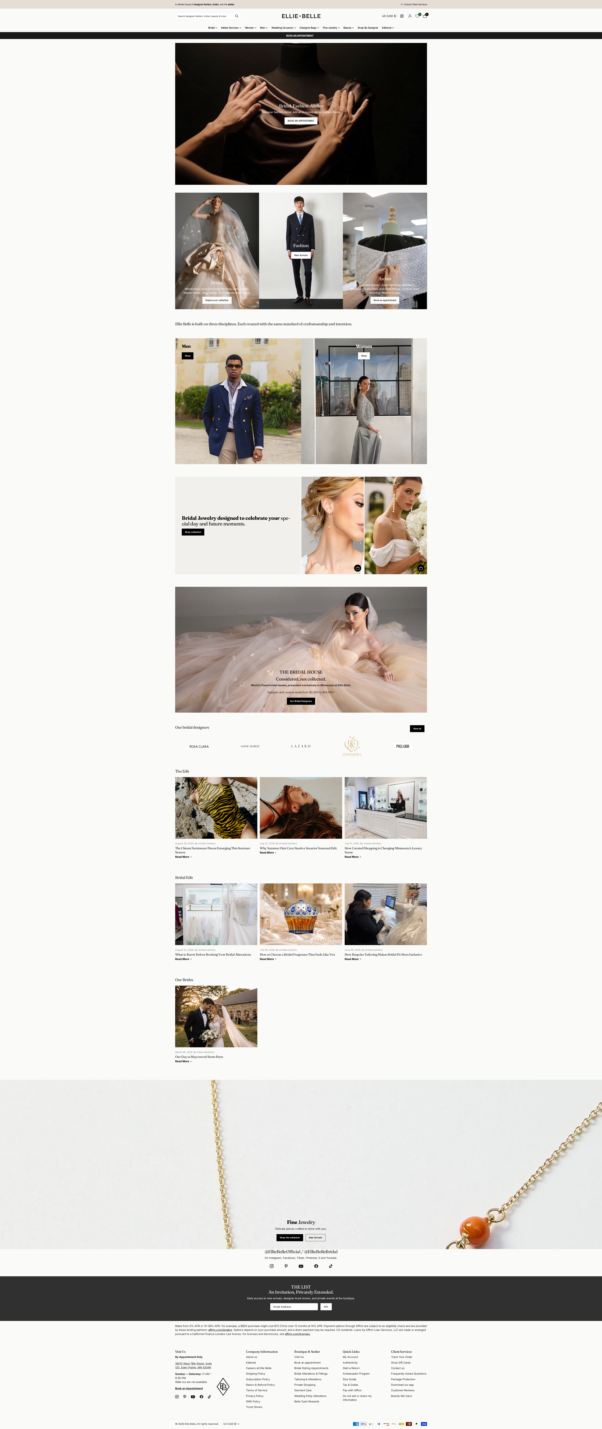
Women (249, 27)
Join (326, 1306)
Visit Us (299, 1357)
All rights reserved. (208, 1423)
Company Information (262, 1352)
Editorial (386, 27)
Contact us (397, 1368)
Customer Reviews (403, 1390)
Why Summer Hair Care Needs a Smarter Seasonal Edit (301, 818)
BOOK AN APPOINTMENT (301, 120)
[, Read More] (402, 16)
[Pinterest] (286, 1266)
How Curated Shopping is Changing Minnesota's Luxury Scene (386, 820)
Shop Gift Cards (401, 1362)
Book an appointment (385, 300)
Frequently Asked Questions (408, 1373)
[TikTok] (330, 1266)
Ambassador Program (356, 1373)
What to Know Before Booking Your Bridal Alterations (216, 924)
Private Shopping (304, 1384)
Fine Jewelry (330, 27)
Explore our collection (217, 300)
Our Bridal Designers (301, 701)
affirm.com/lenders (220, 1329)
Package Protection (403, 1379)
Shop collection (193, 532)
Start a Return (351, 1368)
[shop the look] (357, 568)
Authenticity (350, 1362)
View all (417, 728)
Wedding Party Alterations (310, 1396)
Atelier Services (230, 27)
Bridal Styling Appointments (311, 1368)
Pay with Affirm (352, 1390)
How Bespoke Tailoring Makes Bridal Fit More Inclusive (386, 924)
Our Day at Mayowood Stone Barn (216, 1026)
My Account (350, 1357)
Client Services (401, 1352)
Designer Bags (308, 27)
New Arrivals (301, 255)
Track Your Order (401, 1357)
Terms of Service (256, 1390)
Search (237, 16)
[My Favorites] (417, 16)
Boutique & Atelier (307, 1352)
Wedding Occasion (282, 27)
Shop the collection (290, 1237)
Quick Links (351, 1352)
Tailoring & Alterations (307, 1379)
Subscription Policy (258, 1379)
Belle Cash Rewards (306, 1401)
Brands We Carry (401, 1396)
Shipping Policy (255, 1373)
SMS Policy (253, 1401)
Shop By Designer (368, 27)
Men (262, 27)
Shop (187, 355)
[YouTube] (301, 1266)
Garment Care (303, 1390)
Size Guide (349, 1379)
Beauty (347, 27)
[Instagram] (272, 1266)
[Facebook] (316, 1266)
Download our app (402, 1384)
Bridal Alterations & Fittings (311, 1373)
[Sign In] (410, 16)
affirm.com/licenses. (298, 1334)
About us (251, 1357)
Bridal (211, 27)
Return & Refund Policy (260, 1384)
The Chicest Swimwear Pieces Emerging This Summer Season (216, 820)
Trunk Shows (254, 1407)
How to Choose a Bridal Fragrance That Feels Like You (301, 924)
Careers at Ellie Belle (258, 1368)
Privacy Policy (254, 1396)
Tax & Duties (350, 1384)
